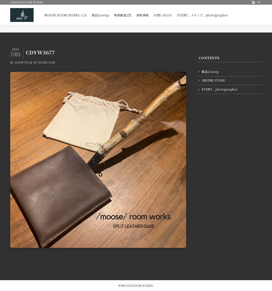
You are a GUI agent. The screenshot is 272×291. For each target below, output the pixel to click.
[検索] (259, 2)
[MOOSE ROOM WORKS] (22, 15)
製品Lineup (210, 72)
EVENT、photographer (220, 89)
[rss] (253, 2)
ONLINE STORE (213, 80)
